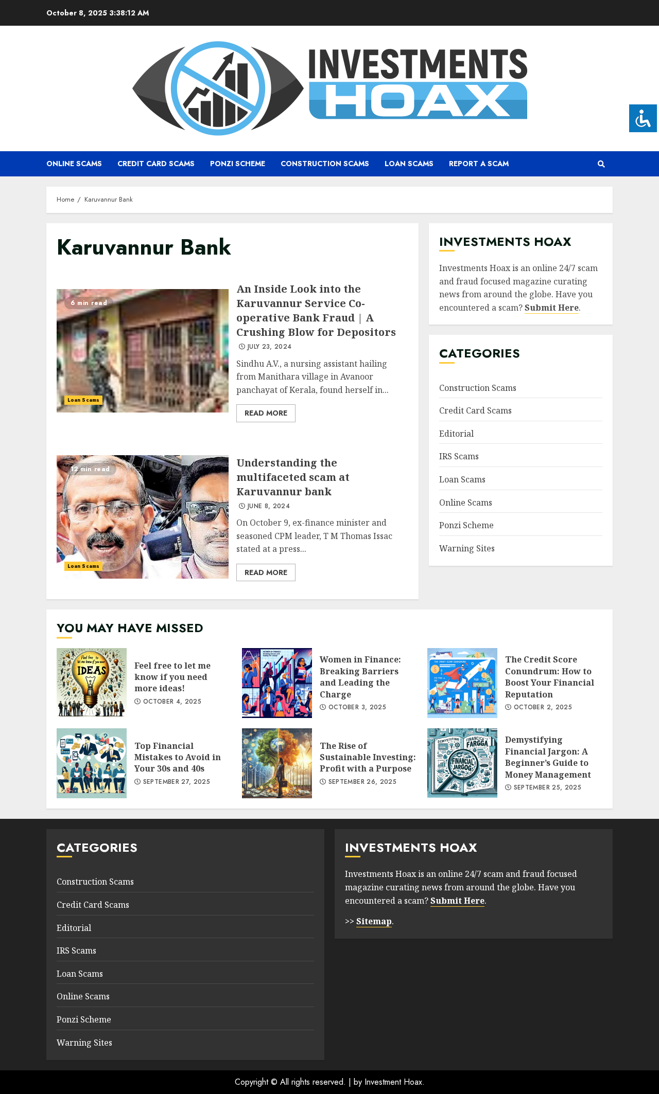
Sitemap (374, 921)
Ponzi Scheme (237, 163)
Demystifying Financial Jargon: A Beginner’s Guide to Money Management (462, 763)
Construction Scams (325, 163)
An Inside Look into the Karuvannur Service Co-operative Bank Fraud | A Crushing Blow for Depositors (143, 351)
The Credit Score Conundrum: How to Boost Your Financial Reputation (462, 683)
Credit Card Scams (156, 163)
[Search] (601, 164)
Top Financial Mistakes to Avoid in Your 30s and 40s (92, 763)
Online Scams (74, 163)
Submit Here (552, 307)
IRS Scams (459, 456)
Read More (266, 413)
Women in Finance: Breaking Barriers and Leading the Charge (277, 683)
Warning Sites (467, 548)
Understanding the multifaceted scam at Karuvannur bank (143, 517)
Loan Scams (409, 163)
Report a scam (479, 163)
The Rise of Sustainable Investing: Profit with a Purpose (277, 763)
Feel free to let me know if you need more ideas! (92, 683)
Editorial (456, 433)
